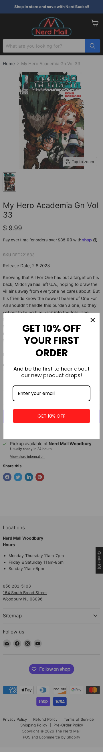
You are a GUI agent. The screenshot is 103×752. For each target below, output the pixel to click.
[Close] (93, 320)
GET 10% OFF (51, 416)
